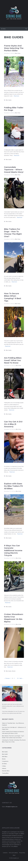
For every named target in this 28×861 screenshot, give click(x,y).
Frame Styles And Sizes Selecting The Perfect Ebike (13, 48)
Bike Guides (8, 100)
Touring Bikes (5, 773)
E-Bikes (4, 766)
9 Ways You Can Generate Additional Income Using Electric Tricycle (13, 550)
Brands (13, 671)
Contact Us (5, 852)
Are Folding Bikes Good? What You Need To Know (12, 360)
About (14, 855)
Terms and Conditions (13, 852)
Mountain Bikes (6, 770)
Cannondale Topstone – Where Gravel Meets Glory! (13, 169)
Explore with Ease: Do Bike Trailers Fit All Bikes (13, 486)
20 (18, 678)
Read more (16, 96)
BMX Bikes (4, 756)
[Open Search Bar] (26, 29)
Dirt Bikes (4, 763)
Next (21, 678)
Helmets (4, 768)
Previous (7, 678)
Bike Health (5, 754)
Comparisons (5, 761)
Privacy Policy (22, 852)
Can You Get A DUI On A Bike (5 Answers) (13, 424)
